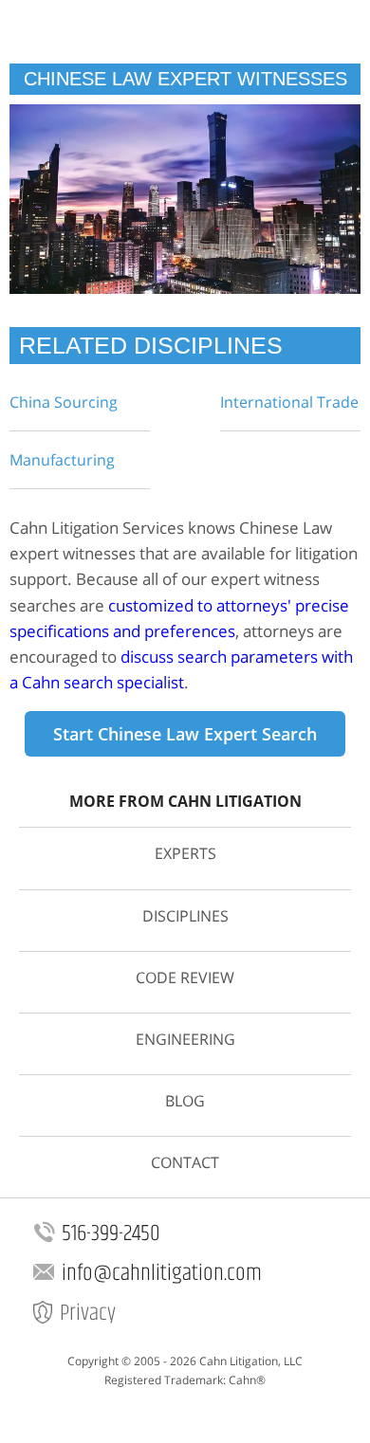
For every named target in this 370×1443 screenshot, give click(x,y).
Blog (185, 1100)
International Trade (289, 402)
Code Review (185, 977)
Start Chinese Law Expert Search (185, 733)
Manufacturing (62, 459)
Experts (185, 853)
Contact (185, 1162)
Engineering (185, 1039)
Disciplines (185, 915)
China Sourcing (63, 402)
